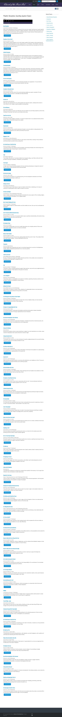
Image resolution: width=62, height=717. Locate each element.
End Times (49, 21)
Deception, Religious (51, 29)
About (30, 4)
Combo (39, 1)
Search (36, 1)
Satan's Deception (50, 27)
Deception (49, 19)
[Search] (57, 1)
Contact (53, 4)
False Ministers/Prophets (52, 17)
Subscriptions (48, 4)
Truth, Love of (50, 25)
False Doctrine (50, 23)
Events (42, 4)
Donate (57, 4)
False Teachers (50, 37)
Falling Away (49, 31)
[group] (9, 21)
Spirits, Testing (50, 35)
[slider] (23, 20)
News (38, 4)
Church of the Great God (14, 4)
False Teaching (50, 33)
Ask (33, 1)
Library (34, 4)
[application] (17, 21)
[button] (4, 21)
